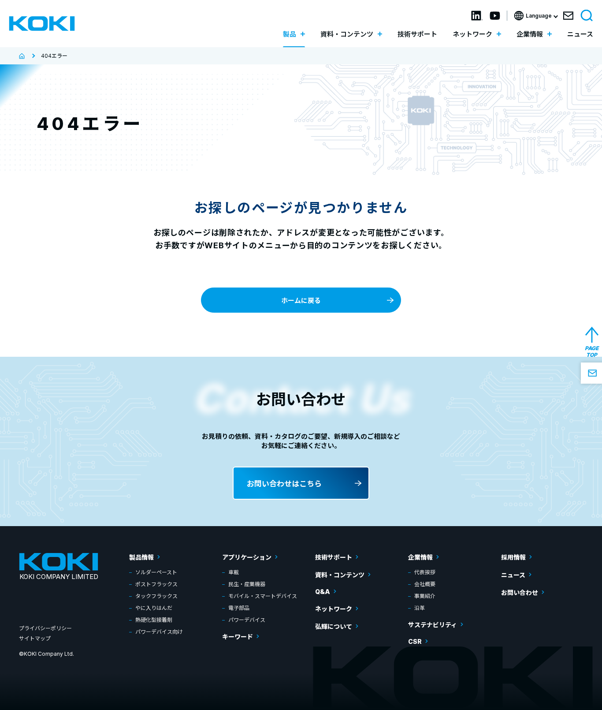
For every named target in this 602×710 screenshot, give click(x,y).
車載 (233, 572)
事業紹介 (424, 596)
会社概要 (424, 584)
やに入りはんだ (153, 608)
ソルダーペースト (156, 572)
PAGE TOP (591, 351)
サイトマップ (35, 638)
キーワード (237, 636)
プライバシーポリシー (45, 628)
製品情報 (141, 557)
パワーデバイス (246, 620)
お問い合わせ (519, 592)
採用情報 (513, 557)
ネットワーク (333, 609)
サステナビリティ (432, 624)
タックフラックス (156, 596)
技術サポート (417, 34)
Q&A (322, 591)
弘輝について (333, 626)
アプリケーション (246, 557)
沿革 (419, 608)
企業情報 (420, 557)
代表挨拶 (424, 572)
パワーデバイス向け (159, 631)
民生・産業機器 (246, 584)
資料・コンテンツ (339, 575)
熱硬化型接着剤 (153, 620)
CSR (415, 641)
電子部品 (238, 608)
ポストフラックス (156, 584)
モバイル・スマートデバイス (262, 596)
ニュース (580, 34)
